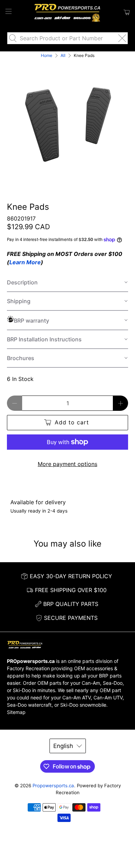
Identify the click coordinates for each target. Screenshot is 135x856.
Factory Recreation (28, 668)
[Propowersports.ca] (67, 12)
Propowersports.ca (53, 785)
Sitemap (16, 712)
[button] (67, 282)
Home (46, 55)
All (63, 55)
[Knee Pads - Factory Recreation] (67, 120)
